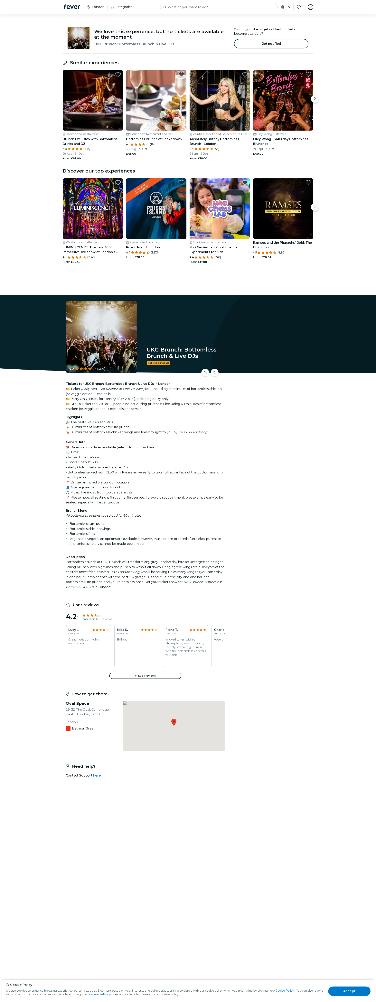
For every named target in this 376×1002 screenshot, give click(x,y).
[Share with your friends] (205, 373)
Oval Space (77, 703)
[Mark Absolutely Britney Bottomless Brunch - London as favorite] (245, 74)
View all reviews (145, 675)
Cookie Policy (285, 990)
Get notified (271, 43)
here (97, 775)
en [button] (288, 7)
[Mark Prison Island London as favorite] (181, 182)
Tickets (270, 370)
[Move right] (315, 99)
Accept (349, 991)
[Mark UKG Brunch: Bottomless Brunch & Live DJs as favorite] (215, 373)
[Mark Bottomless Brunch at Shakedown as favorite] (181, 74)
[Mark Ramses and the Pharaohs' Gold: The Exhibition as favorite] (308, 182)
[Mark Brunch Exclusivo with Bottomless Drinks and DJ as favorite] (118, 74)
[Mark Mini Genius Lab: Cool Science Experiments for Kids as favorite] (245, 182)
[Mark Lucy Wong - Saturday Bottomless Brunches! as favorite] (308, 74)
